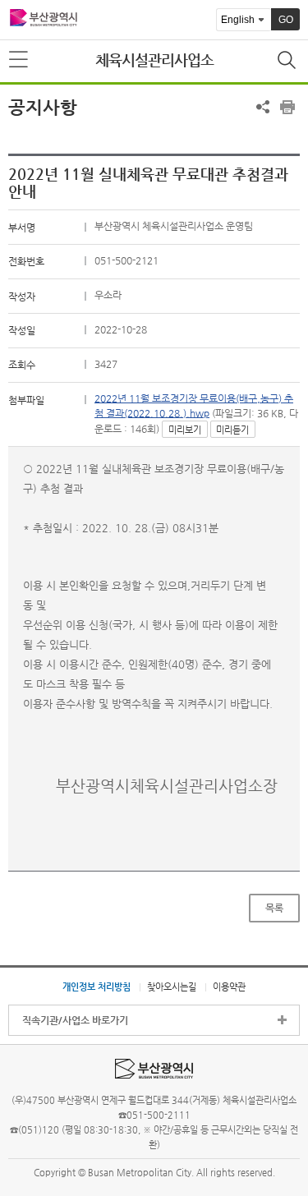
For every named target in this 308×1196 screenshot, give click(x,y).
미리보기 (184, 430)
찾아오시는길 (171, 986)
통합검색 (288, 61)
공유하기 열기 (263, 106)
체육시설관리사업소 (154, 59)
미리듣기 (232, 430)
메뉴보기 (19, 60)
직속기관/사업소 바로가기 (75, 1020)
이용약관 (229, 986)
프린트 (287, 106)
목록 (274, 907)
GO (285, 19)
